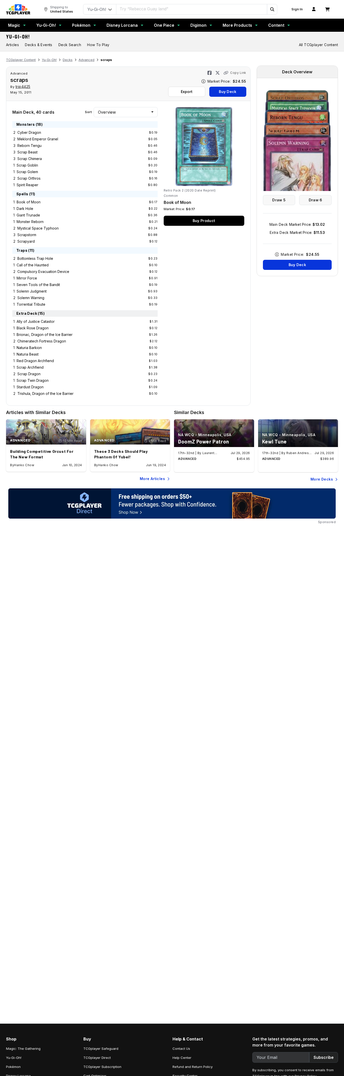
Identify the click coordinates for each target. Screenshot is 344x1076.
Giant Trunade (28, 215)
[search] (191, 9)
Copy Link (238, 73)
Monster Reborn (30, 221)
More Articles (152, 479)
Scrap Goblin (27, 165)
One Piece (164, 25)
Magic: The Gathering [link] (23, 1049)
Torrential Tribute (31, 304)
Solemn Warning (30, 298)
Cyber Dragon (29, 132)
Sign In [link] (297, 9)
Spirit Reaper (27, 185)
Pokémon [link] (13, 1067)
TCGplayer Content (21, 60)
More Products (237, 25)
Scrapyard (26, 241)
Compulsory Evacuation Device (43, 271)
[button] (272, 9)
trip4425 (23, 86)
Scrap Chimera (29, 158)
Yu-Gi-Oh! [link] (13, 1058)
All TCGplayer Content (318, 45)
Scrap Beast (27, 152)
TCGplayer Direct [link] (97, 1058)
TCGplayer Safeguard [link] (100, 1049)
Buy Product (204, 220)
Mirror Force (27, 278)
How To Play (98, 45)
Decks (68, 60)
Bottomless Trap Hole (35, 258)
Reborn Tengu (29, 145)
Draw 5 (279, 200)
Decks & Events (38, 45)
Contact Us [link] (181, 1049)
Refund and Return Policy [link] (193, 1067)
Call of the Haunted (33, 265)
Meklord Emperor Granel (37, 139)
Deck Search (69, 45)
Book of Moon (29, 202)
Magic (14, 25)
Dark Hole (25, 208)
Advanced (86, 60)
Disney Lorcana (122, 25)
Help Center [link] (182, 1058)
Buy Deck (227, 91)
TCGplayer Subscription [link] (102, 1067)
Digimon (198, 25)
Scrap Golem (27, 172)
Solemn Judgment (32, 291)
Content (276, 25)
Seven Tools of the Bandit (38, 284)
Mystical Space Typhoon (38, 228)
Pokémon (81, 25)
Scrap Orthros (29, 178)
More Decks (322, 479)
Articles (12, 45)
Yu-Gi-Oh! (46, 25)
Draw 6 (315, 200)
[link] (18, 9)
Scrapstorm (26, 235)
